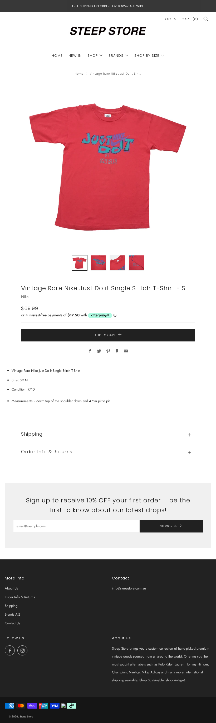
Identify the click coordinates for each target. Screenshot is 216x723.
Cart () (189, 19)
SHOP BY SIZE (146, 55)
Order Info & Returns (20, 597)
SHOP (92, 55)
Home (79, 73)
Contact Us (12, 623)
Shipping (11, 605)
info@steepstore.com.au (129, 588)
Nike (24, 296)
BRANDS (116, 55)
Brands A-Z (12, 614)
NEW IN (75, 55)
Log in (170, 19)
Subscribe (169, 526)
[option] (108, 165)
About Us (11, 588)
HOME (57, 55)
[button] (79, 263)
